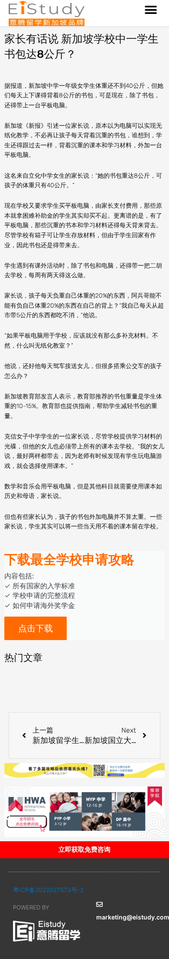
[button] (150, 10)
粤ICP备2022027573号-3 (48, 889)
